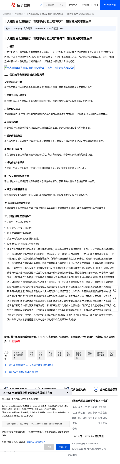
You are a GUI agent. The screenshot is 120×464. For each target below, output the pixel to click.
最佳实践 (90, 354)
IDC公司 (77, 436)
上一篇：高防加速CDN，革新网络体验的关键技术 (29, 365)
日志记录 (59, 354)
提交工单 (72, 423)
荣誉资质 (102, 423)
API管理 (72, 418)
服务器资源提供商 (100, 354)
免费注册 (111, 5)
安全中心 (72, 407)
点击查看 (16, 341)
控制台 (85, 5)
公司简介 (102, 407)
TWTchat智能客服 (94, 436)
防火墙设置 (40, 355)
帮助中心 (92, 412)
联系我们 (102, 412)
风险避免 (112, 354)
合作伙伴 (82, 407)
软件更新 (68, 354)
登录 (96, 5)
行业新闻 (18, 13)
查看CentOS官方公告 (36, 442)
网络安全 (31, 354)
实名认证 (72, 412)
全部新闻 (6, 13)
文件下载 (92, 418)
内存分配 (50, 354)
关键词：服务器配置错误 (18, 355)
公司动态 (102, 418)
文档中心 (73, 5)
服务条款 (72, 428)
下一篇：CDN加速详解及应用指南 (21, 371)
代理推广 (82, 412)
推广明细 (82, 418)
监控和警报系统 (78, 355)
